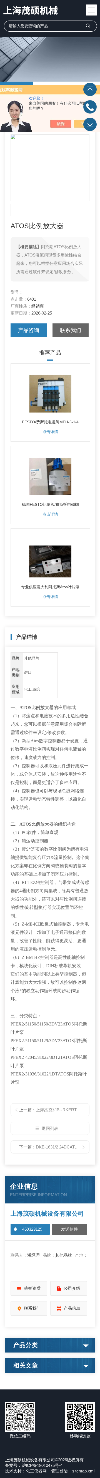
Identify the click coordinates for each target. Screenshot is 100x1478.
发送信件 (69, 1229)
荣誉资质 (32, 1288)
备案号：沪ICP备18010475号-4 (33, 1465)
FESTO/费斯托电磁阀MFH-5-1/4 (50, 422)
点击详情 (50, 431)
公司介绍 (72, 1288)
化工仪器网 (36, 1471)
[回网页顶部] (90, 89)
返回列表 (50, 1128)
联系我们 (70, 330)
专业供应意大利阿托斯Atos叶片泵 (50, 587)
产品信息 (72, 1308)
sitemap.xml (83, 1471)
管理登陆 (59, 1471)
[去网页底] (90, 124)
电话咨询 (90, 107)
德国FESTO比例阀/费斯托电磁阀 (50, 504)
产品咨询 (28, 330)
